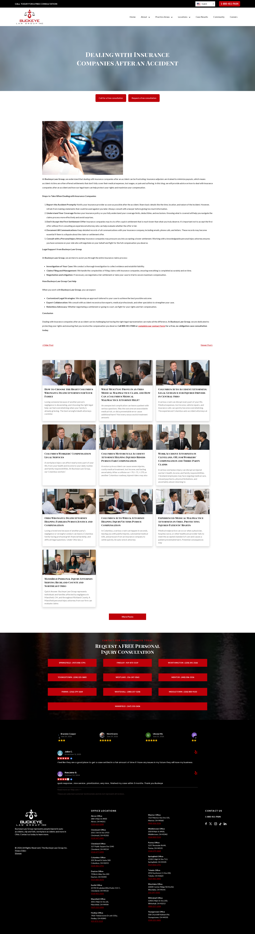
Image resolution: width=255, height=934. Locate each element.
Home (133, 17)
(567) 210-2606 (97, 907)
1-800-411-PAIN (229, 3)
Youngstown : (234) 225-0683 (72, 677)
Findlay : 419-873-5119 (127, 663)
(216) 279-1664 (154, 851)
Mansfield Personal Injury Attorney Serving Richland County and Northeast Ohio (68, 582)
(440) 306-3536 (154, 823)
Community (218, 17)
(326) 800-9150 (154, 837)
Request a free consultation (144, 98)
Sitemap (18, 853)
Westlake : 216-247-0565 (127, 677)
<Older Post (47, 345)
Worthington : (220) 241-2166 (183, 663)
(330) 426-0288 (97, 824)
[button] (196, 738)
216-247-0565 (154, 892)
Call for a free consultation (111, 98)
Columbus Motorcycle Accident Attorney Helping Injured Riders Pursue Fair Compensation (123, 457)
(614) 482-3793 (97, 866)
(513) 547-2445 (97, 838)
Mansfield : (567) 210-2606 (127, 706)
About (144, 17)
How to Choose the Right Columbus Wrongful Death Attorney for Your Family (68, 393)
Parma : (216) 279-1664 (72, 692)
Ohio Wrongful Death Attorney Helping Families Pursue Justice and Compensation (68, 521)
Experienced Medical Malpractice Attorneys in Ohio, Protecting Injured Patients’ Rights (180, 521)
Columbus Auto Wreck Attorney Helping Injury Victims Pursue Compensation (122, 521)
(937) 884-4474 (97, 880)
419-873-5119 (97, 921)
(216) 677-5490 (97, 852)
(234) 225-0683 (154, 920)
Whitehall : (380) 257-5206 (127, 692)
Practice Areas (162, 17)
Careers (233, 17)
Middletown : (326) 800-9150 (183, 692)
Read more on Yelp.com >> (69, 789)
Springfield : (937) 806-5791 (72, 663)
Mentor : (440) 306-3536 (182, 677)
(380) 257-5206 (154, 906)
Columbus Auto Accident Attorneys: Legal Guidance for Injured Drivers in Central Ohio (182, 393)
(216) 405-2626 (97, 893)
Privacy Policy (20, 850)
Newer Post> (207, 345)
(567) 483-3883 (154, 878)
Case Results (202, 17)
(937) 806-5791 (154, 865)
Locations (182, 17)
